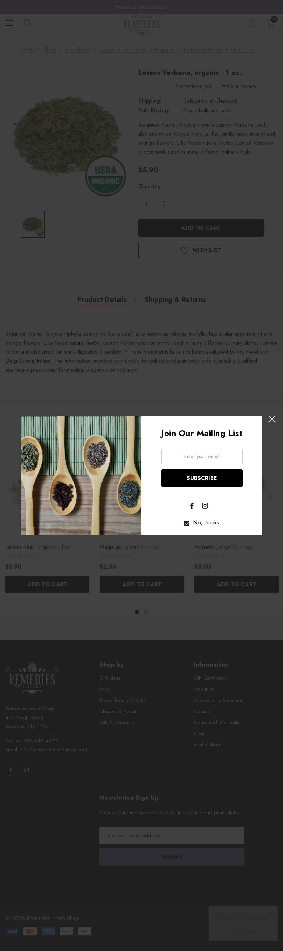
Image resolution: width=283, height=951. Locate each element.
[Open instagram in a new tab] (205, 506)
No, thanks (206, 522)
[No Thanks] (186, 523)
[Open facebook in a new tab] (192, 506)
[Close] (271, 419)
